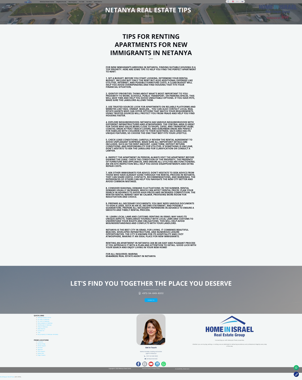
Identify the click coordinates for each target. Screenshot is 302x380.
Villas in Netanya (43, 327)
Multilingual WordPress (7, 377)
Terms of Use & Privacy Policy (151, 368)
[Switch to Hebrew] (228, 1)
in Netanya (46, 321)
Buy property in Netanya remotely (48, 334)
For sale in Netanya (43, 319)
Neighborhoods (61, 2)
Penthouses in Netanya (45, 325)
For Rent (89, 2)
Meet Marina (41, 328)
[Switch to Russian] (242, 1)
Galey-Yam (41, 353)
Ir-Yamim (40, 342)
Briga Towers (41, 355)
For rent (40, 321)
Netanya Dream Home (47, 2)
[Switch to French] (237, 1)
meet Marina (98, 2)
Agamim (40, 349)
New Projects (73, 2)
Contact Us (41, 330)
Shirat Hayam (42, 345)
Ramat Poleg (41, 344)
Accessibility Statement (182, 369)
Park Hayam (41, 351)
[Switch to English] (233, 1)
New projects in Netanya (45, 323)
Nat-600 (40, 347)
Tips (39, 332)
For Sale (81, 2)
